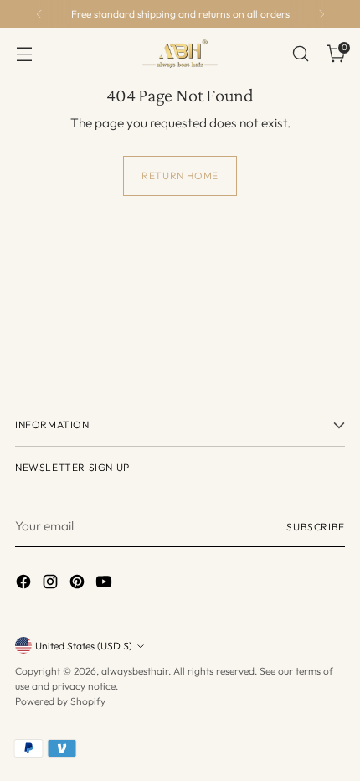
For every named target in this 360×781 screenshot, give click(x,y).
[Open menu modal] (24, 54)
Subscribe (315, 526)
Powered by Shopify (60, 701)
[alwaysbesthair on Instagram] (52, 584)
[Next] (321, 14)
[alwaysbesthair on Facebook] (25, 584)
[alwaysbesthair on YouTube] (105, 584)
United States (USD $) (83, 645)
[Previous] (39, 14)
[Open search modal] (300, 54)
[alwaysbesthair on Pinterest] (79, 584)
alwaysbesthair (134, 671)
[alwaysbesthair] (180, 54)
